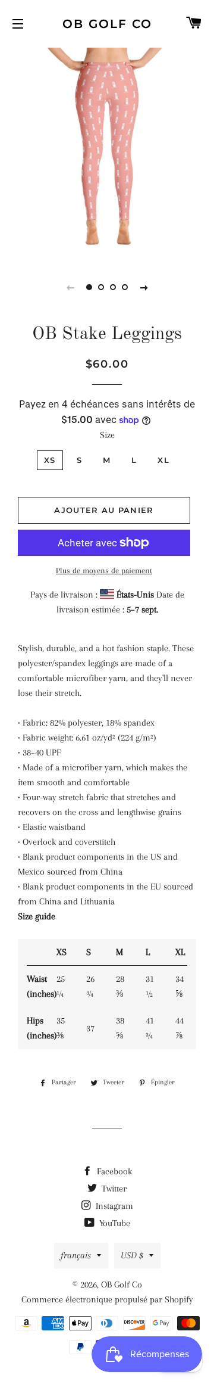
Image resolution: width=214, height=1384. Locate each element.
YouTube (113, 1223)
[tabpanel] (107, 152)
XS (50, 460)
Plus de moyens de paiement (104, 570)
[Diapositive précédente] (70, 287)
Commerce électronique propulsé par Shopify (107, 1299)
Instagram (113, 1205)
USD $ (132, 1255)
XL (163, 460)
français (76, 1255)
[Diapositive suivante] (144, 287)
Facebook (113, 1171)
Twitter (113, 1188)
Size (107, 435)
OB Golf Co (107, 24)
